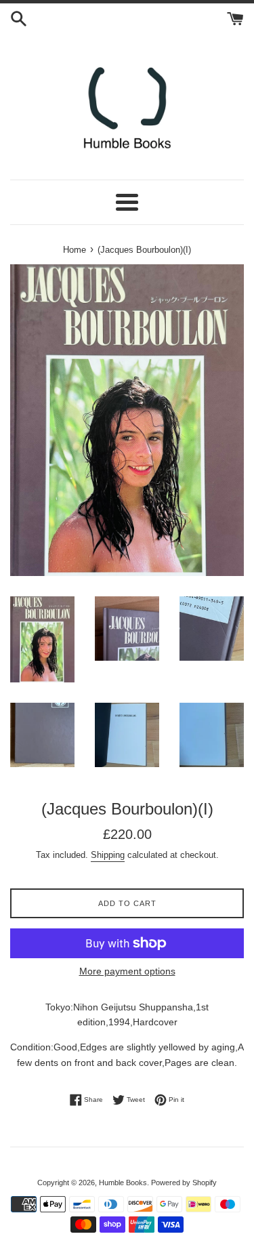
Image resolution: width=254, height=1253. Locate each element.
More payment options (127, 971)
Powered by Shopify (184, 1182)
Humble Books (123, 1182)
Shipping (108, 855)
